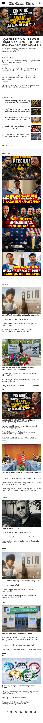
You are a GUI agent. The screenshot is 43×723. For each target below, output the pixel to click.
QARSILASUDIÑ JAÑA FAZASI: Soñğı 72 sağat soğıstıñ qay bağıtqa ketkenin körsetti (21, 61)
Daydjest (4, 442)
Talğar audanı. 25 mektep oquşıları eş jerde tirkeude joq (21, 649)
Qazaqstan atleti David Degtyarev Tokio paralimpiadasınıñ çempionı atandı (16, 703)
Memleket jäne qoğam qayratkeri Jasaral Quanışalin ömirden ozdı (20, 386)
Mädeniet (5, 284)
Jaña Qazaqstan (7, 145)
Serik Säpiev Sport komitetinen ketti (15, 698)
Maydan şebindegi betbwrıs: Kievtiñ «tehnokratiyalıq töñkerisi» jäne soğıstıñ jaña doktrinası (21, 86)
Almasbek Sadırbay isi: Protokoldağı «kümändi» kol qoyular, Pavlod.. (17, 118)
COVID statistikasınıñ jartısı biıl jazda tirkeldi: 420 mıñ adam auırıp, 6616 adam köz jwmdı (21, 483)
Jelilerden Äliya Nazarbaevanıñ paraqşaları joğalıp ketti (21, 479)
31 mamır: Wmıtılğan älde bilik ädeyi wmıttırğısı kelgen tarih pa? (19, 374)
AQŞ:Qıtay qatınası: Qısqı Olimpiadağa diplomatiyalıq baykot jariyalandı (21, 692)
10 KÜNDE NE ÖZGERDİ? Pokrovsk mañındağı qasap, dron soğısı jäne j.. (17, 110)
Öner (3, 550)
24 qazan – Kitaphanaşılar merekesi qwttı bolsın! (19, 537)
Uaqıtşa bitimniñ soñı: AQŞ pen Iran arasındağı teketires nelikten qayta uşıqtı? (18, 433)
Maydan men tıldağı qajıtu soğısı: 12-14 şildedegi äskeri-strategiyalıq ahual (19, 427)
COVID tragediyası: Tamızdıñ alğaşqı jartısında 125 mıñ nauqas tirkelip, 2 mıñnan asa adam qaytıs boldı (21, 489)
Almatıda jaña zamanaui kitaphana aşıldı (16, 319)
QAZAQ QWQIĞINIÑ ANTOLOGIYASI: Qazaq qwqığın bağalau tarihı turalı (20, 380)
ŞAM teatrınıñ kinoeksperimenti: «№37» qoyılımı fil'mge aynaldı (19, 324)
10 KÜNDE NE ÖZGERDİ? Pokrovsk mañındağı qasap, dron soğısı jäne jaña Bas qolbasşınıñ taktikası (20, 69)
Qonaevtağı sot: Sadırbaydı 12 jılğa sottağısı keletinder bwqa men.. (17, 135)
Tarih (3, 337)
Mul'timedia (6, 154)
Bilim (3, 603)
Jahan (3, 389)
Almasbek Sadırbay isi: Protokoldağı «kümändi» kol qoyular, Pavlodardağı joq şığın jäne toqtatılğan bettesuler (20, 77)
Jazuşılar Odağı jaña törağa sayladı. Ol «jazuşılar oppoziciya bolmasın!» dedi (19, 596)
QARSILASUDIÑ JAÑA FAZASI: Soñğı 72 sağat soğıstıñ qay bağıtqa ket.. (17, 101)
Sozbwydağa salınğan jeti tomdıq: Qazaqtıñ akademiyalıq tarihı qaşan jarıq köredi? (17, 330)
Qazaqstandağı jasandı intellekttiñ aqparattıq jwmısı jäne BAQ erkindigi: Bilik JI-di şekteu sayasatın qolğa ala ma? (20, 639)
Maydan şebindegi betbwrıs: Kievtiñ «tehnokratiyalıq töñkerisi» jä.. (17, 127)
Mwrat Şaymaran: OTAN (10, 585)
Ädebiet (4, 498)
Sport (3, 655)
